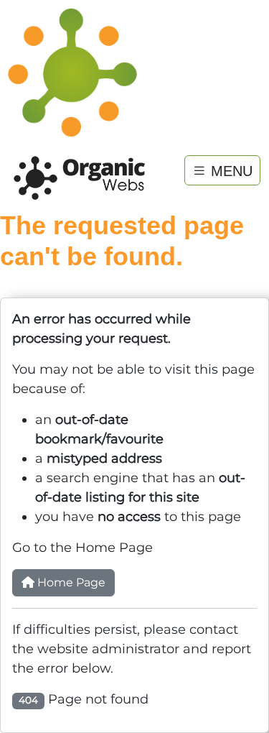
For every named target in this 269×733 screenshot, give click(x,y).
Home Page (69, 582)
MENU (230, 170)
